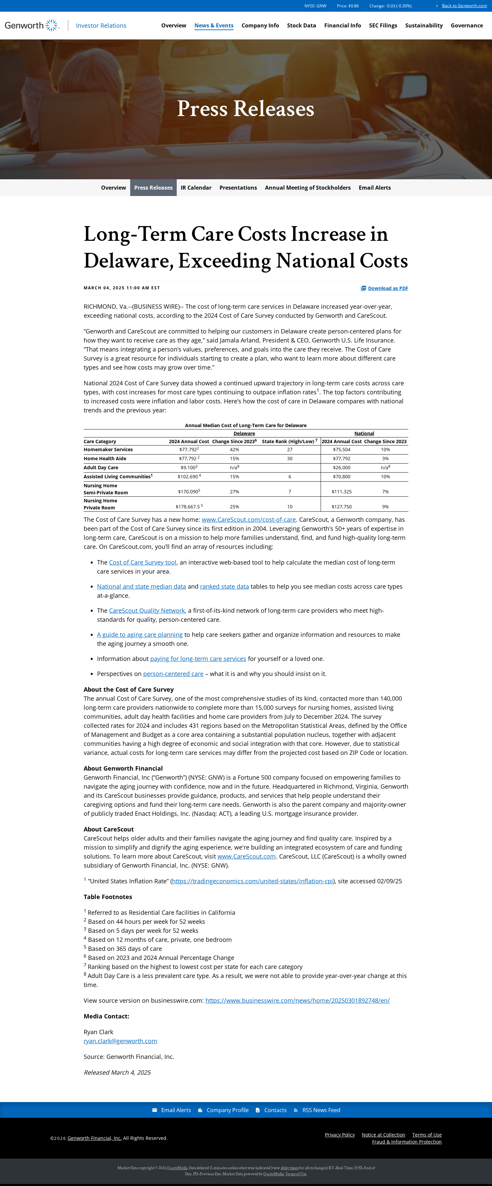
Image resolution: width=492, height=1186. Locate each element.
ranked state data (224, 586)
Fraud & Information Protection (407, 1142)
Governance (467, 25)
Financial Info (342, 25)
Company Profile (228, 1110)
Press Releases (153, 187)
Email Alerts (375, 187)
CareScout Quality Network (147, 610)
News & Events (214, 25)
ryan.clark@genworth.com (120, 1041)
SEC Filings (383, 25)
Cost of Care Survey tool (142, 562)
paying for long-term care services (198, 659)
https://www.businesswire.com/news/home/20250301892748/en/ (298, 1000)
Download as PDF (388, 288)
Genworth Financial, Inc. (95, 1138)
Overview (173, 25)
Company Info (260, 25)
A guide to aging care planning (140, 634)
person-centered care (173, 674)
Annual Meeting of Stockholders (308, 187)
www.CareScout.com (247, 856)
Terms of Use (427, 1134)
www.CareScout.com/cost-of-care (249, 519)
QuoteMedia (177, 1168)
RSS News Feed (321, 1110)
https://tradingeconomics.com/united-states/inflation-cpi (252, 881)
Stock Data (301, 25)
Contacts (275, 1110)
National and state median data (141, 586)
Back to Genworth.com (464, 5)
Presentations (238, 187)
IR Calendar (196, 187)
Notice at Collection (383, 1134)
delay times (290, 1168)
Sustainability (424, 25)
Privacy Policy (340, 1134)
